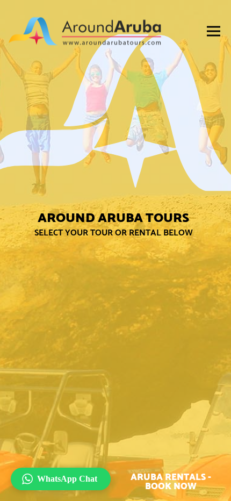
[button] (61, 479)
